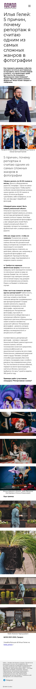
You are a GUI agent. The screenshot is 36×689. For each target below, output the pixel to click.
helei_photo (9, 644)
